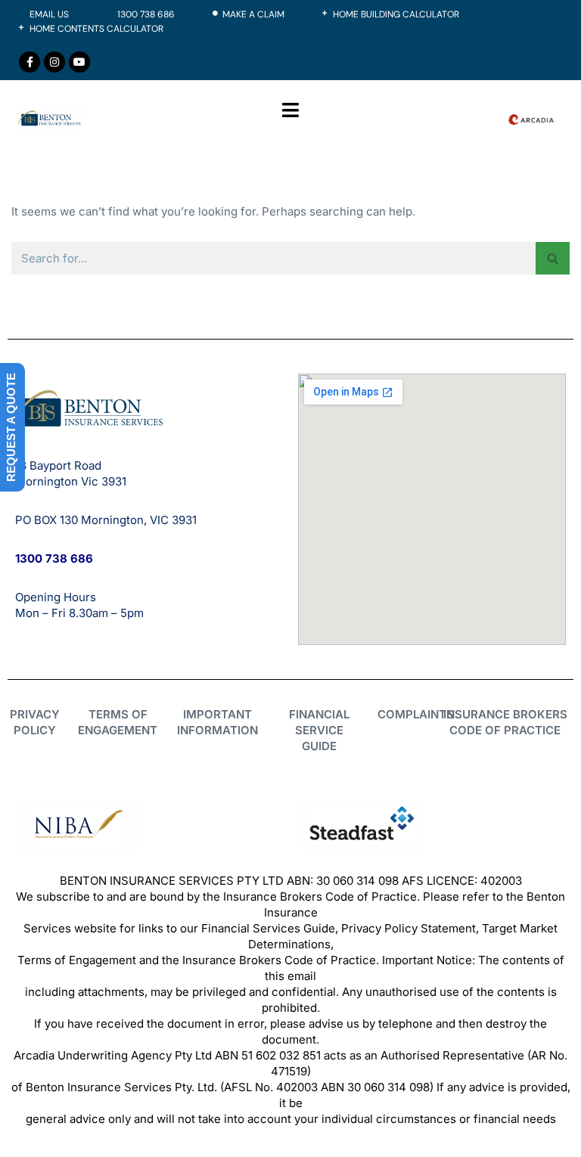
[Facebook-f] (29, 62)
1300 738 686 (54, 558)
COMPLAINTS (415, 714)
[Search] (553, 258)
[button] (291, 109)
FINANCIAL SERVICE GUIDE (319, 730)
